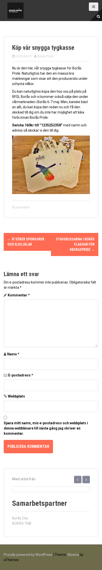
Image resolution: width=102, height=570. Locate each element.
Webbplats (16, 396)
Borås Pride (45, 56)
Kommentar (19, 295)
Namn (13, 354)
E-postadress (20, 375)
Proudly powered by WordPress (28, 555)
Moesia (73, 555)
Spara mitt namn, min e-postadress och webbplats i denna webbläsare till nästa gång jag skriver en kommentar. (46, 428)
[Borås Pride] (15, 10)
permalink (22, 207)
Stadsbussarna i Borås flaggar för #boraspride (75, 244)
